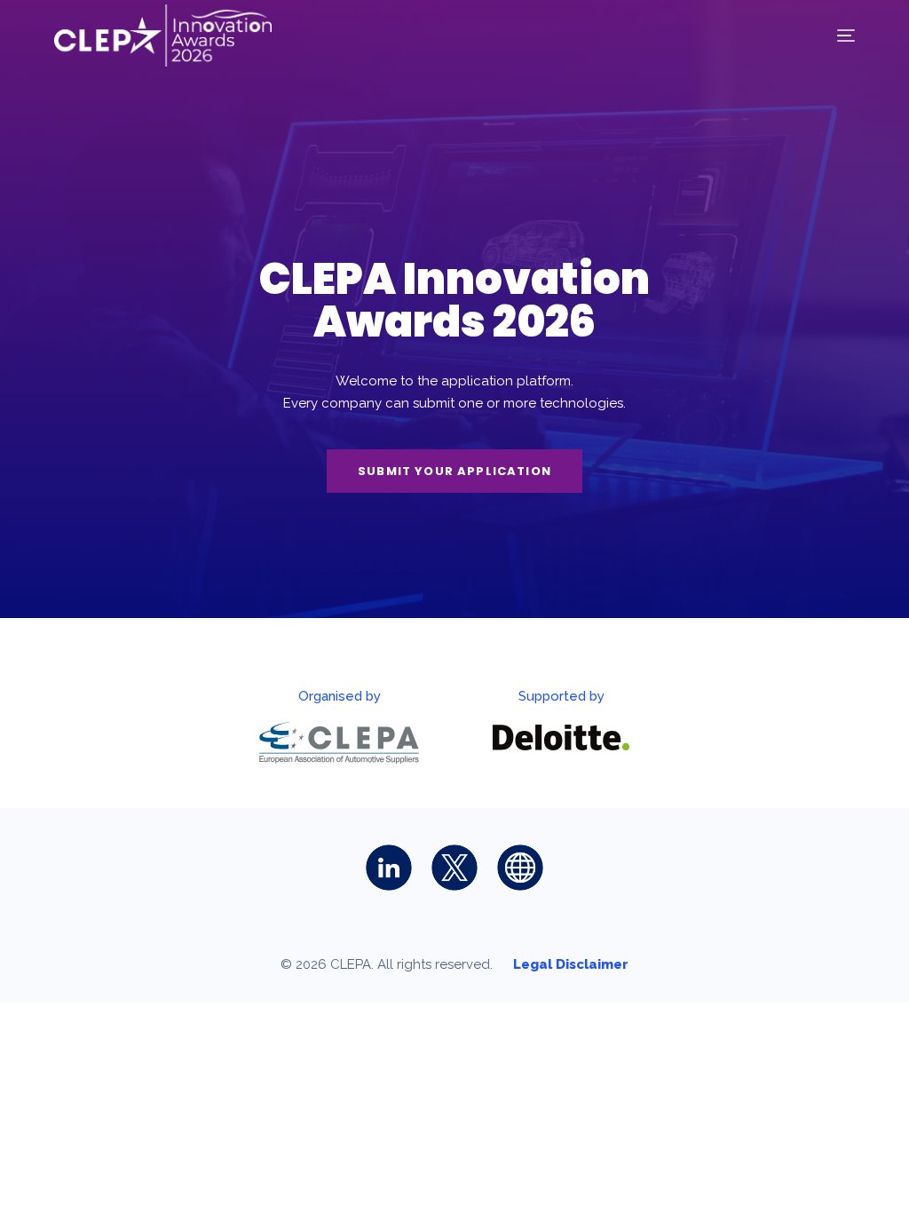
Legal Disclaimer (570, 964)
